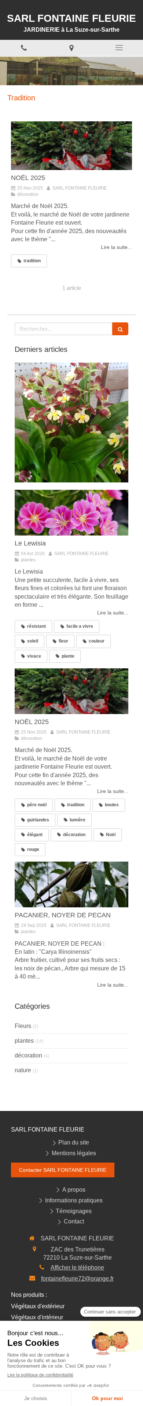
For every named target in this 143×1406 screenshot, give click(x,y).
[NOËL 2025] (71, 145)
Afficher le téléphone (77, 1267)
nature (23, 1070)
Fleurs (23, 1026)
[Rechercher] (120, 328)
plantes (24, 1041)
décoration (28, 1055)
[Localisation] (71, 48)
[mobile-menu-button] (119, 47)
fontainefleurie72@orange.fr (77, 1278)
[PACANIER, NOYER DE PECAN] (71, 884)
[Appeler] (24, 48)
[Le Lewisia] (71, 513)
